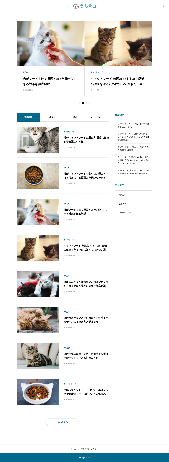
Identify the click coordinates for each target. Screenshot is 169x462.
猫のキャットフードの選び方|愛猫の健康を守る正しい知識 (133, 125)
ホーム (73, 449)
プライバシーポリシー (89, 449)
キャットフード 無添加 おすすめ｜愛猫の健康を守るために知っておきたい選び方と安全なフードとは (133, 160)
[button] (77, 103)
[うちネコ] (84, 6)
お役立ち (51, 117)
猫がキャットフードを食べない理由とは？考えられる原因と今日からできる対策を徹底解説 (133, 137)
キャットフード (97, 117)
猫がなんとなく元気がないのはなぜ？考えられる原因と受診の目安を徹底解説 (133, 171)
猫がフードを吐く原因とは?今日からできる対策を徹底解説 (133, 148)
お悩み (74, 117)
